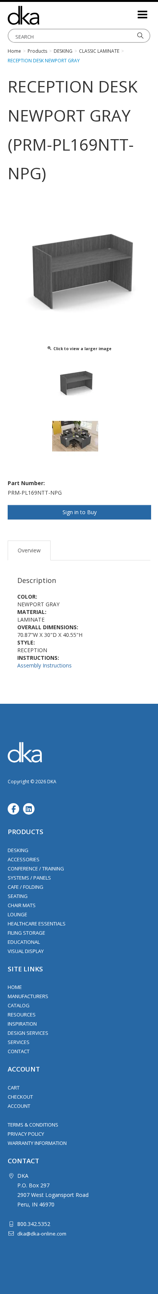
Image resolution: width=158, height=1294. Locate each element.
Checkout (20, 1096)
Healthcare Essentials (37, 923)
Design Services (28, 1032)
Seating (18, 896)
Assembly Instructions (44, 665)
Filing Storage (26, 932)
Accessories (24, 859)
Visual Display (26, 951)
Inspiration (22, 1023)
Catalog (19, 1005)
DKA (46, 15)
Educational (24, 941)
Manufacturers (28, 996)
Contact (19, 1051)
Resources (22, 1014)
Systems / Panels (29, 877)
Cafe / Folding (25, 886)
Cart (14, 1087)
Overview (29, 550)
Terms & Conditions (33, 1124)
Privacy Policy (26, 1133)
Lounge (17, 914)
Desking (18, 850)
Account (19, 1105)
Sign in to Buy (80, 512)
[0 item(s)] (131, 11)
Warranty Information (37, 1143)
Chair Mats (22, 905)
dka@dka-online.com (41, 1233)
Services (19, 1042)
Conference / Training (36, 868)
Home (15, 987)
